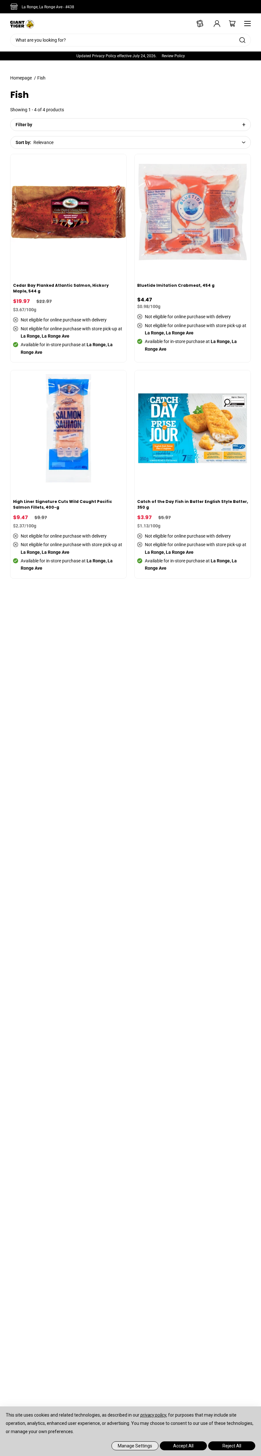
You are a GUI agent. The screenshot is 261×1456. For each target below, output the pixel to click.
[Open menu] (246, 23)
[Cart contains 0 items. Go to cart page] (228, 23)
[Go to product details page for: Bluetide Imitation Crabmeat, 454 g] (193, 258)
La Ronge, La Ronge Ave (48, 7)
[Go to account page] (212, 23)
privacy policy (153, 1415)
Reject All (231, 1445)
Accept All (183, 1445)
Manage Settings (135, 1445)
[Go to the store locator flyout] (15, 6)
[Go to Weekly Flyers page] (197, 23)
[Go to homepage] (22, 23)
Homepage (21, 77)
